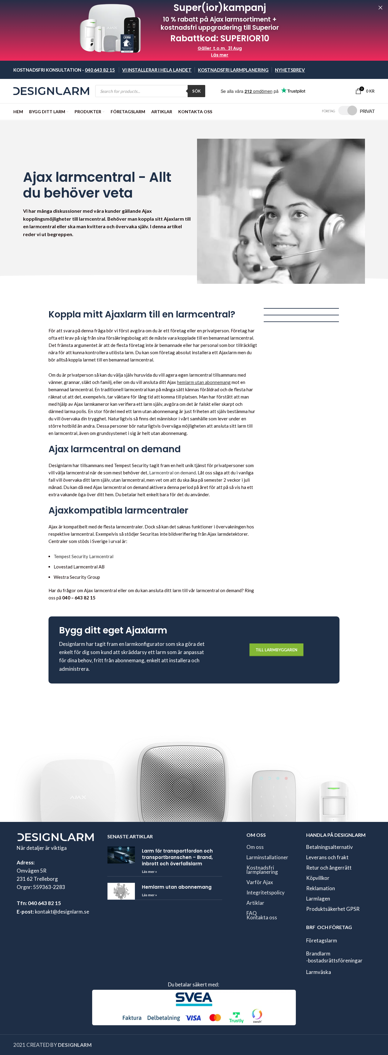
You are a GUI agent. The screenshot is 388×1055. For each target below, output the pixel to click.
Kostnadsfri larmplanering (262, 869)
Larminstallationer (267, 857)
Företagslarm (321, 940)
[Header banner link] (185, 30)
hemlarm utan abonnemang (204, 382)
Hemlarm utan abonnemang (177, 887)
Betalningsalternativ (329, 846)
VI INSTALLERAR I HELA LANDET (157, 70)
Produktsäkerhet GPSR (333, 908)
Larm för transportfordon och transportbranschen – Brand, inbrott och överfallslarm (177, 857)
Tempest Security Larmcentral (83, 556)
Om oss (255, 846)
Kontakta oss (261, 917)
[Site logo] (51, 90)
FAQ (251, 913)
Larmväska (318, 972)
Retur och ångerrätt (329, 867)
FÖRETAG (328, 111)
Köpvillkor (317, 877)
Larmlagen (318, 898)
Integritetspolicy (265, 892)
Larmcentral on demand (172, 472)
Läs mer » (149, 871)
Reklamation (320, 888)
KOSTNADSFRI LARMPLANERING (233, 70)
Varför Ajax (259, 882)
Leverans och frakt (327, 857)
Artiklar (255, 902)
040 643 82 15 (100, 70)
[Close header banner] (380, 7)
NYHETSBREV (290, 70)
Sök (196, 91)
